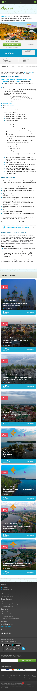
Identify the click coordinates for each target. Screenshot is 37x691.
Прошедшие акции (7, 606)
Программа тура (7, 103)
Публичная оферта (7, 616)
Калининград (18, 2)
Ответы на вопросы (7, 596)
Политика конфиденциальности (11, 618)
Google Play (16, 644)
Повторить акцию (11, 45)
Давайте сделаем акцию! (9, 602)
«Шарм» (18, 81)
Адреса (13, 67)
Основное (5, 67)
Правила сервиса (7, 594)
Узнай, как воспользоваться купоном (18, 227)
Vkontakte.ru (5, 633)
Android (30, 72)
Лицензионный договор (9, 614)
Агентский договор (7, 612)
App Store (6, 644)
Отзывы (20, 67)
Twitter (7, 633)
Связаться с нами (6, 626)
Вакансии (4, 592)
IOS (25, 72)
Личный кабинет (35, 2)
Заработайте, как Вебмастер (10, 604)
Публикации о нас (7, 589)
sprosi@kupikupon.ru (7, 624)
